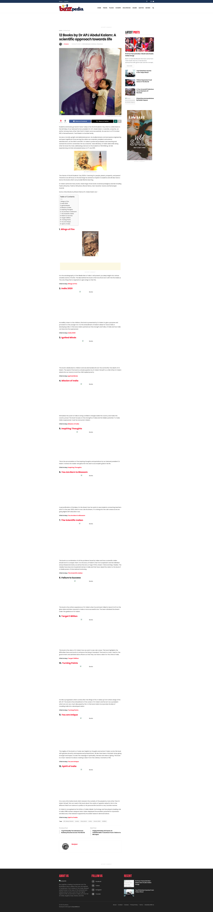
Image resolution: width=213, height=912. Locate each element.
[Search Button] (153, 8)
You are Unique (70, 714)
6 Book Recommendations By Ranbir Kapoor (145, 99)
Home (99, 8)
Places (111, 8)
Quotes (141, 8)
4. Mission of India (65, 207)
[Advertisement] (106, 19)
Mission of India (69, 380)
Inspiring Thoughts (71, 428)
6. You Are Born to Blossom (68, 211)
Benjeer (66, 44)
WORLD (104, 821)
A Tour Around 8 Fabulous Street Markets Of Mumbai (145, 91)
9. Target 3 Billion (65, 218)
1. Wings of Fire (64, 201)
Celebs (134, 8)
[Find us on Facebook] (146, 1)
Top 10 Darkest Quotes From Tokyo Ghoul (143, 71)
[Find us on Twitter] (148, 1)
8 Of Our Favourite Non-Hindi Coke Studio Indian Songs (139, 55)
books (77, 821)
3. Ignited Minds (65, 205)
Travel (105, 8)
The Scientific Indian (72, 520)
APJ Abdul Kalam (68, 821)
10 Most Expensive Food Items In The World (144, 81)
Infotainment (66, 30)
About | (61, 1)
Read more (130, 66)
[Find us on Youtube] (153, 1)
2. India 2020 (64, 203)
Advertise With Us (149, 905)
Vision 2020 (97, 821)
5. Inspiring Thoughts (66, 209)
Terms (141, 905)
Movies (148, 8)
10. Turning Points (65, 220)
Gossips (118, 8)
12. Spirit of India (65, 224)
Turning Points (70, 663)
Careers (126, 905)
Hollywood (127, 8)
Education (84, 821)
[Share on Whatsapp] (115, 121)
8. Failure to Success (66, 215)
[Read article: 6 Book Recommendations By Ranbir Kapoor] (130, 101)
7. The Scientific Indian (67, 213)
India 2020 (67, 288)
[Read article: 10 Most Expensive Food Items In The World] (130, 82)
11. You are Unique (65, 222)
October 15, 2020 (76, 44)
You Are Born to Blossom (74, 472)
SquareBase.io (76, 906)
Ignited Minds (68, 337)
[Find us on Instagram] (151, 1)
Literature (100, 44)
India (90, 821)
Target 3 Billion (69, 616)
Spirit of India (69, 766)
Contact (66, 1)
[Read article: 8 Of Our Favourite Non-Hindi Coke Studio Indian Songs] (139, 44)
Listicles (93, 44)
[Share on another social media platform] (119, 121)
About (114, 905)
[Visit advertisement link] (139, 135)
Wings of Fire (68, 229)
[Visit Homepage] (71, 7)
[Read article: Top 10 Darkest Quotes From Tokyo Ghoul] (130, 73)
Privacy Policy (134, 905)
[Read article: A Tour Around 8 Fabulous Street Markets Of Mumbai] (130, 92)
